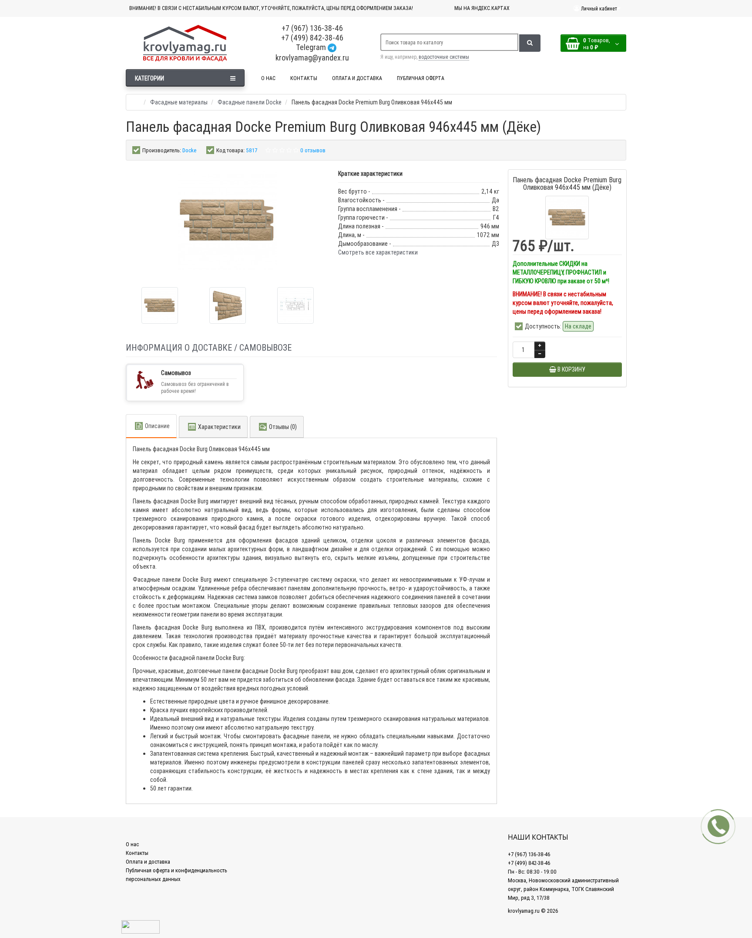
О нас (132, 844)
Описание (157, 426)
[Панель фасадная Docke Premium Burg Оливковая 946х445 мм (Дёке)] (159, 305)
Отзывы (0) (283, 427)
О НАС (268, 78)
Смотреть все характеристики (378, 252)
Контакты (137, 853)
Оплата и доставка (148, 861)
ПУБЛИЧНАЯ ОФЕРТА (420, 78)
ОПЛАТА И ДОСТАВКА (357, 78)
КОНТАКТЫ (303, 78)
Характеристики (219, 427)
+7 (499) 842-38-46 (312, 38)
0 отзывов (313, 150)
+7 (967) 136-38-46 (312, 28)
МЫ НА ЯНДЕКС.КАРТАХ (482, 8)
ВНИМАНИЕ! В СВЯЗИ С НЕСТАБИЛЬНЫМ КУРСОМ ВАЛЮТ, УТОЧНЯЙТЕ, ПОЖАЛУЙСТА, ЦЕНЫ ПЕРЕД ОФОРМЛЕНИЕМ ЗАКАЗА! (271, 8)
